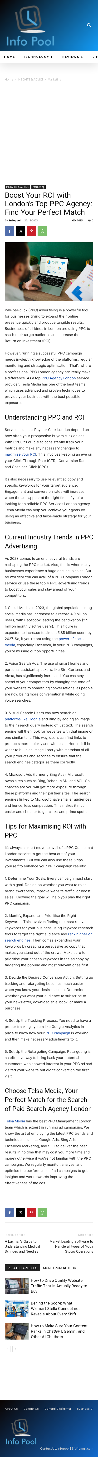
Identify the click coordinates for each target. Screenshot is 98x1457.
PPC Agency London (58, 378)
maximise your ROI (20, 454)
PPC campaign (58, 1033)
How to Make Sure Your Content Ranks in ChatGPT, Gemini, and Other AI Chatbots (59, 1331)
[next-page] (15, 1349)
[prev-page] (8, 1349)
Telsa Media (15, 1121)
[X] (20, 231)
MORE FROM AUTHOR (59, 1268)
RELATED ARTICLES (22, 1268)
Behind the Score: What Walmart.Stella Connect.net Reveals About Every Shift (55, 1308)
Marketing (54, 79)
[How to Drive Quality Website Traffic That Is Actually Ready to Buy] (17, 1286)
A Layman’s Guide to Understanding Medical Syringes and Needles (22, 1246)
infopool (15, 220)
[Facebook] (9, 231)
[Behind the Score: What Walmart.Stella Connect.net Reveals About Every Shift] (17, 1308)
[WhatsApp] (42, 231)
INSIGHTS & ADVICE (30, 79)
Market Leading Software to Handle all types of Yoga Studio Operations (71, 1246)
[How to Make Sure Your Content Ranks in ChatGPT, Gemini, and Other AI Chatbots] (17, 1331)
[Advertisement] (49, 134)
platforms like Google (23, 719)
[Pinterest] (31, 231)
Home (9, 79)
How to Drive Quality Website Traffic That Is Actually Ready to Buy (59, 1286)
